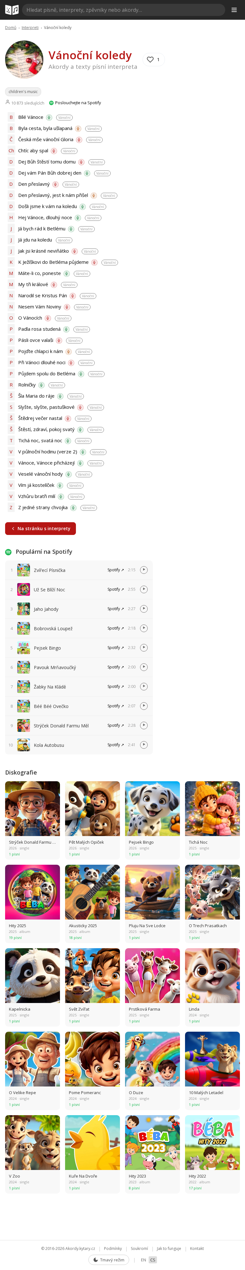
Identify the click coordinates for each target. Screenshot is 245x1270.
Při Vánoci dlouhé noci (41, 362)
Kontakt (197, 1248)
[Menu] (234, 10)
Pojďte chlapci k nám (40, 351)
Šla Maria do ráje (36, 396)
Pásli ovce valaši (35, 340)
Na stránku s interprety (44, 528)
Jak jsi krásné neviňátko (43, 251)
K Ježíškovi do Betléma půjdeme (53, 262)
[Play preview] (144, 570)
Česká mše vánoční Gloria (45, 139)
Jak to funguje (169, 1248)
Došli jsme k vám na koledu (47, 206)
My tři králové (33, 284)
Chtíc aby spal (33, 150)
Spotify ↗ (116, 570)
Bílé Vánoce (30, 117)
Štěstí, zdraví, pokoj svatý (46, 429)
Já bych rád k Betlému (41, 228)
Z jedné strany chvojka (43, 507)
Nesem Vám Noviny (39, 306)
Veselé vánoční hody (40, 474)
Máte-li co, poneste (39, 273)
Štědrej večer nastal (40, 418)
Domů (10, 27)
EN (143, 1260)
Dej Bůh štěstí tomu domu (47, 161)
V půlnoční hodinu (47, 451)
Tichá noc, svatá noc (40, 440)
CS (152, 1260)
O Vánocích (30, 317)
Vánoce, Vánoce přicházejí (46, 462)
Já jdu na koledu (35, 239)
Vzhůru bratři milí (36, 496)
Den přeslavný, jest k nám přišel (53, 195)
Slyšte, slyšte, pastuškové (46, 407)
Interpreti (30, 27)
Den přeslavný (34, 184)
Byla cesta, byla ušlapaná (45, 128)
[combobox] (123, 10)
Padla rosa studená (39, 329)
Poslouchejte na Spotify (77, 102)
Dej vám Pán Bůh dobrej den (49, 173)
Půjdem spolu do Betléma (46, 373)
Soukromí (139, 1248)
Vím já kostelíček (36, 485)
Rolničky (27, 384)
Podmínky (113, 1248)
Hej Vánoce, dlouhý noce (45, 217)
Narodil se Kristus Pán (42, 295)
